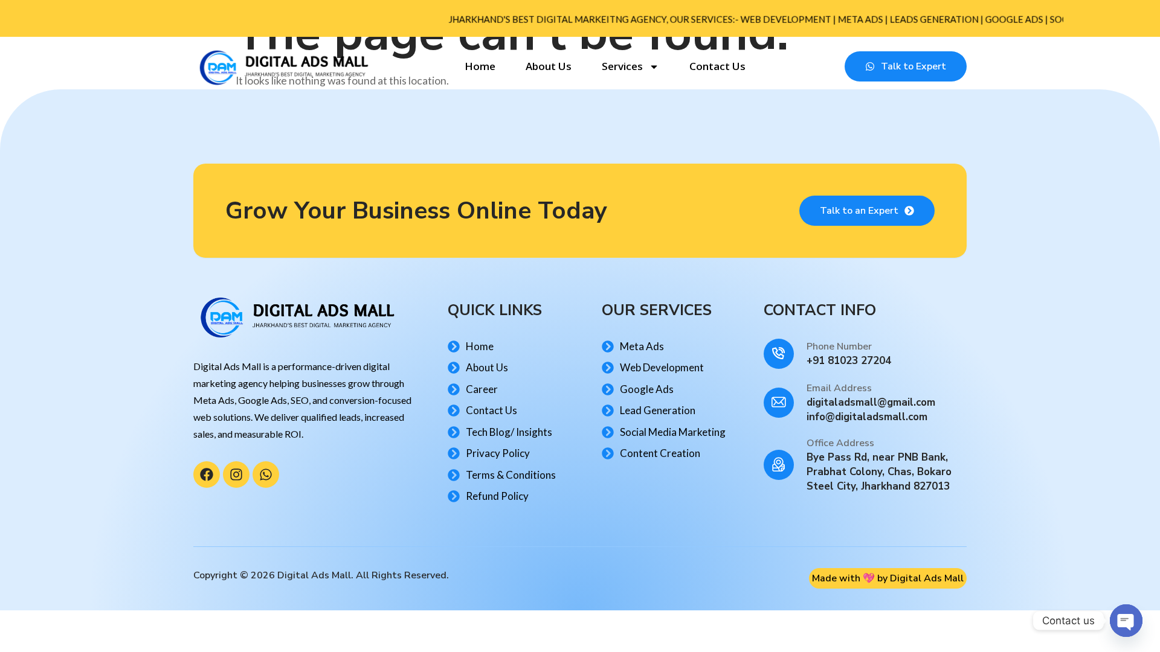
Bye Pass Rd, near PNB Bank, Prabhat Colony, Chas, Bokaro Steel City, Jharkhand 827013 (879, 471)
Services (622, 66)
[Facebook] (206, 474)
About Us (549, 66)
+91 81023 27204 (849, 361)
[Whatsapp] (266, 474)
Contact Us (717, 66)
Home (480, 66)
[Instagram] (236, 474)
